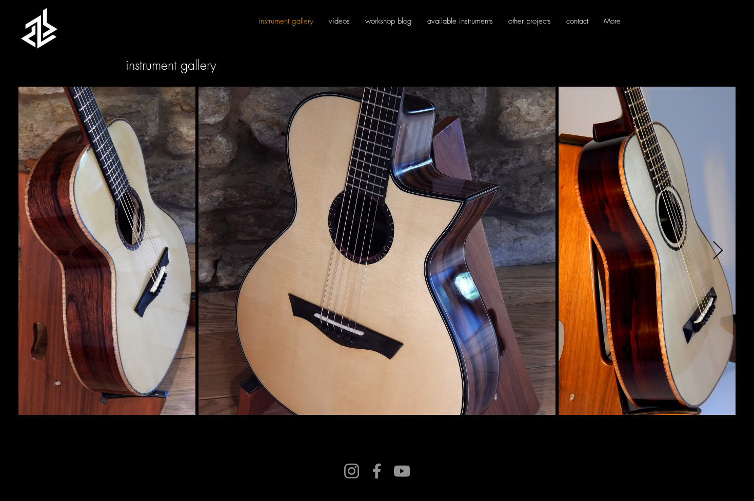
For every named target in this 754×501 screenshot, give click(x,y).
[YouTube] (402, 471)
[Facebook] (377, 471)
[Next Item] (718, 251)
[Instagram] (352, 471)
